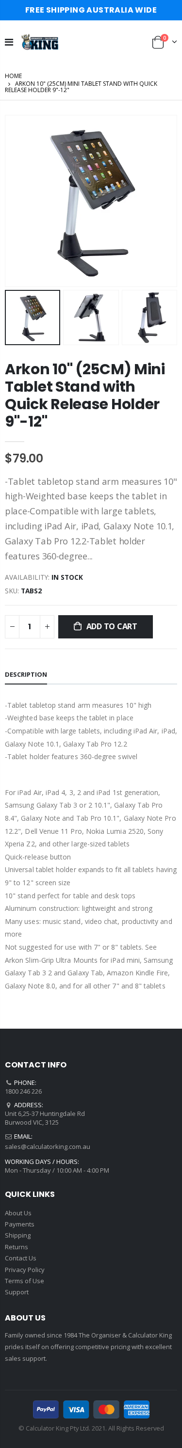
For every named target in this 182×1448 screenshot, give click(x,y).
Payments (19, 1224)
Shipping (18, 1235)
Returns (16, 1246)
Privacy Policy (25, 1269)
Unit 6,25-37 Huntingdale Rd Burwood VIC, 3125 (45, 1118)
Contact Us (20, 1258)
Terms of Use (24, 1280)
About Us (18, 1213)
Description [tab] (26, 674)
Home (13, 76)
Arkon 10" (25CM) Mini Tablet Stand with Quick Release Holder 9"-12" (85, 395)
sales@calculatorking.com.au (47, 1146)
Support (17, 1292)
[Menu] (9, 41)
